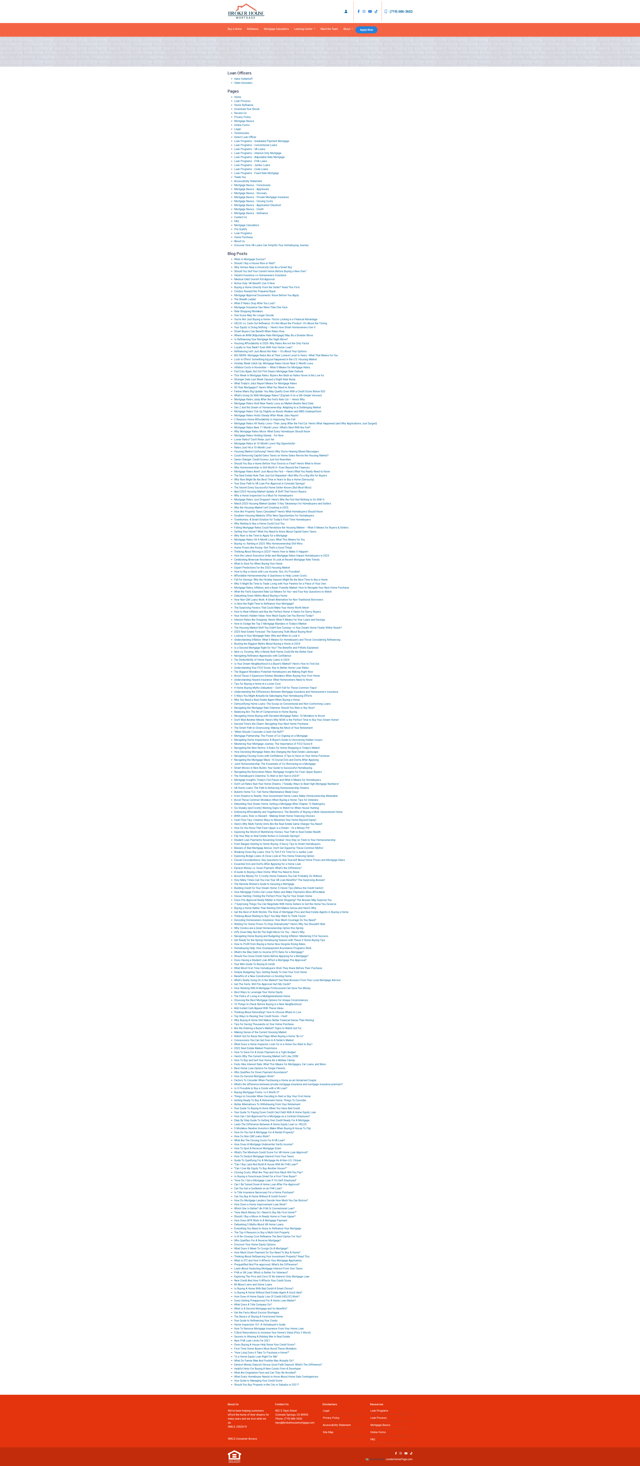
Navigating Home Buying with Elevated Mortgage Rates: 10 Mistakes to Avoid (279, 715)
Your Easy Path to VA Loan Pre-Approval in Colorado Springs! (269, 483)
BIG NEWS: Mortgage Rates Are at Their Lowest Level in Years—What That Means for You (286, 355)
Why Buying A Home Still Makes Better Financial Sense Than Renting (274, 1020)
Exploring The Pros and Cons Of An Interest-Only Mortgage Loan (271, 1276)
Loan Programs (243, 233)
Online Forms (242, 125)
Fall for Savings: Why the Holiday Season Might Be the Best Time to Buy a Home (281, 579)
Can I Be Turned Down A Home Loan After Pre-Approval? (267, 1184)
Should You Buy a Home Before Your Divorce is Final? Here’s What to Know (277, 463)
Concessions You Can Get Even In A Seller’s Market (264, 1040)
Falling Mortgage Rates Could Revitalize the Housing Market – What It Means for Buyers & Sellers (291, 527)
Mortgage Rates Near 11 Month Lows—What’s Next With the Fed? (272, 427)
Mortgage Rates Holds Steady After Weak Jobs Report (266, 415)
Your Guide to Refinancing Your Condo (256, 1320)
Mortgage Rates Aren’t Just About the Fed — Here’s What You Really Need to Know (282, 471)
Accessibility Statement (248, 181)
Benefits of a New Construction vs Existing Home (263, 976)
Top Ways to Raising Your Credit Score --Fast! (261, 1016)
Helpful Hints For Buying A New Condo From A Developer (267, 1368)
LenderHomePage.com (399, 1459)
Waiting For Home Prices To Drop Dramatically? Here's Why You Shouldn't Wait (279, 924)
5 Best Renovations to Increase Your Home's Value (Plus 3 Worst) (272, 1332)
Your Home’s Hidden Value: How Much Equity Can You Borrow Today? (274, 615)
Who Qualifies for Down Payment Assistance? (261, 1072)
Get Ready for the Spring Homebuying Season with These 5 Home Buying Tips (279, 940)
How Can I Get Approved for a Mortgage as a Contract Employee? (272, 1116)
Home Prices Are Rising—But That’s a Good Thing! (263, 547)
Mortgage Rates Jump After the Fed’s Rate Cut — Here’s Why (269, 399)
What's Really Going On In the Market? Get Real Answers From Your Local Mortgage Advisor (287, 980)
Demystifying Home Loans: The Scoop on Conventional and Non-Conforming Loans (282, 703)
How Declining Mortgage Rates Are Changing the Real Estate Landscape (276, 751)
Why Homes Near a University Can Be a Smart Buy (263, 267)
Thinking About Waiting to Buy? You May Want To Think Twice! (270, 916)
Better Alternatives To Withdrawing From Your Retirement (267, 1104)
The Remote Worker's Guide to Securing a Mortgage (264, 884)
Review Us (240, 113)
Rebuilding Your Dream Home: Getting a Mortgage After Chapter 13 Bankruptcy (279, 804)
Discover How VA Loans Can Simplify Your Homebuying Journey (271, 245)
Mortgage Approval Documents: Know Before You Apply (266, 295)
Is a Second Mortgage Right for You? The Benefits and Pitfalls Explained (276, 647)
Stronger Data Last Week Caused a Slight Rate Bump (265, 379)
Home (237, 97)
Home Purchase (243, 237)
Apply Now (366, 29)
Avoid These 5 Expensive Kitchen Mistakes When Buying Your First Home (277, 675)
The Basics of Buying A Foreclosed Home (258, 1316)
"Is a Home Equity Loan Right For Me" (256, 1356)
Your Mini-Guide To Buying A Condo (254, 964)
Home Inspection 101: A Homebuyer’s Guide (260, 1324)
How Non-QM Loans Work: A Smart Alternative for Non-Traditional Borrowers (278, 599)
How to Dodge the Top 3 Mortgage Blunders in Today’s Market (270, 623)
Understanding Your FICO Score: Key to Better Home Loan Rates (271, 667)
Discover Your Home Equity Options (255, 1244)
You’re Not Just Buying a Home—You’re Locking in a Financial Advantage (275, 319)
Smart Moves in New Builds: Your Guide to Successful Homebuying (273, 767)
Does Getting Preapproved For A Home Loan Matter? (265, 1300)
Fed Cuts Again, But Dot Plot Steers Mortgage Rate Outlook (268, 371)
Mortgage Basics (244, 121)
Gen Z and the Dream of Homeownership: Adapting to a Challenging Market (277, 407)
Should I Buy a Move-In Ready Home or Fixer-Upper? (265, 1216)
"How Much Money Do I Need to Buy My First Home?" (265, 1212)
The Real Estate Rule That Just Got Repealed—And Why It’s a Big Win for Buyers (280, 475)
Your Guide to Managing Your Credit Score (258, 1380)
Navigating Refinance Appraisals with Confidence (262, 655)
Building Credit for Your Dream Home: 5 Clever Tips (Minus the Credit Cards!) (278, 888)
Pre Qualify (240, 229)
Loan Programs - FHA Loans (250, 161)
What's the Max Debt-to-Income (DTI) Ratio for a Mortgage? (269, 952)
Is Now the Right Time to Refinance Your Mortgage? (264, 603)
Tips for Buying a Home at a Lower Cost (257, 683)
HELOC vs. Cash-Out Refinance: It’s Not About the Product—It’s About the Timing (280, 323)
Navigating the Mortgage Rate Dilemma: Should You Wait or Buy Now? (274, 707)
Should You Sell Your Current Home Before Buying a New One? (270, 271)
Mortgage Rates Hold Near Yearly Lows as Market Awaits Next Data (273, 403)
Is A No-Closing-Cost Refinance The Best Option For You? (268, 1236)
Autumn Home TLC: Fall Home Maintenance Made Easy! (266, 791)
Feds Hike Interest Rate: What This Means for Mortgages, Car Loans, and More (280, 1064)
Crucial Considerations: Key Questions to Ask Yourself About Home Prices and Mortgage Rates (289, 860)
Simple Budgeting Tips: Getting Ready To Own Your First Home (270, 972)
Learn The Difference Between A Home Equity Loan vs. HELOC (270, 1124)
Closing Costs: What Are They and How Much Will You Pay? (268, 1172)
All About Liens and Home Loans (253, 1284)
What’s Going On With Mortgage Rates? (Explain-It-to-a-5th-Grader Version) (278, 395)
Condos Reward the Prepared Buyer (255, 291)
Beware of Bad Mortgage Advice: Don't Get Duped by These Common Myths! (278, 848)
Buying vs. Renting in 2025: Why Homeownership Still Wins (268, 543)
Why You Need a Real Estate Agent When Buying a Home (267, 699)
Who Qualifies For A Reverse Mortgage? (257, 1240)
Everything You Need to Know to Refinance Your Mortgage (267, 1228)
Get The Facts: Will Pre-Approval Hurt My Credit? (262, 984)
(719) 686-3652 (401, 12)
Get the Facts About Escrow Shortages (256, 1312)
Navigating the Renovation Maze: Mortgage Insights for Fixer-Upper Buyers (278, 771)
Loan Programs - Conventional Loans (255, 145)
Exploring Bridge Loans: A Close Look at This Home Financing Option (274, 856)
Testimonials (241, 133)
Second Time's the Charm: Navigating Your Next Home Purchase (271, 723)
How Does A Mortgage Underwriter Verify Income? (263, 1144)
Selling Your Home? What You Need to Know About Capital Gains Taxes (275, 531)
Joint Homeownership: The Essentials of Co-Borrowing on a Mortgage (275, 763)
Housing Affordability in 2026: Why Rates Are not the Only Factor (271, 343)
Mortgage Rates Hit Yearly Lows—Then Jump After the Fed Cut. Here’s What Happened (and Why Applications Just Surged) (305, 423)
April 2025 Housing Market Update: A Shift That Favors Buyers (270, 491)
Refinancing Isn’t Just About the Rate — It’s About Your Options (270, 351)
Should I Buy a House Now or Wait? (254, 263)
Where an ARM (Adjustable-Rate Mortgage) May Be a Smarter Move (273, 335)
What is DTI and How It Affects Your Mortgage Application (268, 1260)
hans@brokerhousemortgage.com (294, 1422)
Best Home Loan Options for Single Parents (259, 1068)
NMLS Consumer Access (242, 1438)
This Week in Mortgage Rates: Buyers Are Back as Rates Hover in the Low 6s (279, 375)
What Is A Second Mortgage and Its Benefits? (260, 1308)
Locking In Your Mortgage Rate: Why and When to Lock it (267, 635)
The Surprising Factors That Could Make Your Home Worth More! (271, 607)
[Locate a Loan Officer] (346, 11)
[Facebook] (359, 11)
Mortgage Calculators (276, 29)
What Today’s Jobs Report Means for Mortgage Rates (265, 383)
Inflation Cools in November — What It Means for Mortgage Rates (272, 367)
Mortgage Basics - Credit (249, 209)
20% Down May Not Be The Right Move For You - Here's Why (269, 932)
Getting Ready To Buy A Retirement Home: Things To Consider (270, 1100)
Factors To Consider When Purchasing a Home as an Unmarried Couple (275, 1080)
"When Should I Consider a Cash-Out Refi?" (259, 731)
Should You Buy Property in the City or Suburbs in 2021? (266, 1384)
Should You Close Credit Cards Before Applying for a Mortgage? (271, 956)
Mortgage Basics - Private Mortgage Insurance (261, 197)
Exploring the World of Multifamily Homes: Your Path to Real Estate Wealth (277, 832)
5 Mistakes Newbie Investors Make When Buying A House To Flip (272, 1128)
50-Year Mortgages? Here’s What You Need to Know (264, 387)
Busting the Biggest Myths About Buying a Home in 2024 (267, 643)
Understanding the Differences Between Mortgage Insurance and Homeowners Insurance (286, 691)
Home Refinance (243, 105)
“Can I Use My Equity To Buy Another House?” (260, 1168)
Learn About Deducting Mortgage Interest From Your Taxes (268, 1268)
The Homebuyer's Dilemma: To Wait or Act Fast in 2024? (266, 775)
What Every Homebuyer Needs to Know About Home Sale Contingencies (276, 1376)
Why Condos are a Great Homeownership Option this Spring (268, 928)
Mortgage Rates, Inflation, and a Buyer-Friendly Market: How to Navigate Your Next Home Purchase (291, 587)
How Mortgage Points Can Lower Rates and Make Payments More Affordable (279, 892)
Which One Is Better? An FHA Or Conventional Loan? (264, 1208)
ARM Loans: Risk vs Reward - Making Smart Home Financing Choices (274, 816)
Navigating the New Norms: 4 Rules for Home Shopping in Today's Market (277, 747)
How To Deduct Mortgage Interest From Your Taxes (264, 1156)
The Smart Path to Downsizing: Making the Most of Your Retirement (273, 727)
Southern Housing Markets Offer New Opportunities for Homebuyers (274, 515)
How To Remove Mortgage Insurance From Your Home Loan (269, 1328)
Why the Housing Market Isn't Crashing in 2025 (261, 507)
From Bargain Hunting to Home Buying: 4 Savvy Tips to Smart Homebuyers (277, 844)
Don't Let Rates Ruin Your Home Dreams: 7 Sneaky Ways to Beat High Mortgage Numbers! (286, 783)
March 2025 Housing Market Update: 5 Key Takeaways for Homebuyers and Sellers (282, 503)
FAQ (236, 221)
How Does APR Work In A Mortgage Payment (260, 1220)
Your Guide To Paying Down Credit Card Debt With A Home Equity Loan (275, 1112)
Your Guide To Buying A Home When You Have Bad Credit (267, 1108)
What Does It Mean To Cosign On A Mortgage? (261, 1248)
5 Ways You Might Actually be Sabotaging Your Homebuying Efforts (273, 695)
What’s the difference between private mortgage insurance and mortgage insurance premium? (288, 1084)
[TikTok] (376, 11)
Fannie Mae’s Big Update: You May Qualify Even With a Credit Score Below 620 (279, 391)
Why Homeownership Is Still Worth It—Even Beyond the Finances (272, 467)
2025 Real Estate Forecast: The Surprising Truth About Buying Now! (273, 631)
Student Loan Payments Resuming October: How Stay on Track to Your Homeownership (285, 840)
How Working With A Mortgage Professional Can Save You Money (272, 988)
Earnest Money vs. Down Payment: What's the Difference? (268, 868)
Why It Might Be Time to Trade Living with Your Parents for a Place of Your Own (280, 583)
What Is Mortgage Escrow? (250, 259)
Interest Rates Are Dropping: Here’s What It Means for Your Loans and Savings (279, 619)
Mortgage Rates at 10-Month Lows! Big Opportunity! (264, 443)
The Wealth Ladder (245, 299)
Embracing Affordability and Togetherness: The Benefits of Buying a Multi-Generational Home (288, 812)
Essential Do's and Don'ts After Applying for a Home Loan (267, 864)
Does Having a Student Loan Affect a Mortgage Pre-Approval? (270, 960)
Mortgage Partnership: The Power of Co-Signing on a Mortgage (271, 735)
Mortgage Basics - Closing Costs (253, 201)
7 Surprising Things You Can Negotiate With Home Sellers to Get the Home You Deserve (285, 904)
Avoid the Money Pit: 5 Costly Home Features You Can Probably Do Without (278, 876)
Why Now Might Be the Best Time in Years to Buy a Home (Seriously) (274, 479)
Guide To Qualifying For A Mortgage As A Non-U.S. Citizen (267, 1160)
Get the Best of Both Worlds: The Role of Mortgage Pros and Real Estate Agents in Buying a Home (291, 912)
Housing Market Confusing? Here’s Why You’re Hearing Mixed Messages (276, 451)
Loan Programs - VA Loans (249, 149)
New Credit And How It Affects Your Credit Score (262, 1280)
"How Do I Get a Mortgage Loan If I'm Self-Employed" (265, 1180)
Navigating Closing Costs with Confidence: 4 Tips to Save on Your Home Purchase (282, 755)
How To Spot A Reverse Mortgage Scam (257, 1148)
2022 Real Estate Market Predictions (255, 1048)
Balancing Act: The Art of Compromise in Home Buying (265, 711)
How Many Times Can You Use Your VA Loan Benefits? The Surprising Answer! (279, 880)
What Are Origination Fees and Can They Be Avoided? (265, 1372)
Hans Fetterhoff (243, 78)
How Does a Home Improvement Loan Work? (260, 1204)
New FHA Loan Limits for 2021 (252, 1340)
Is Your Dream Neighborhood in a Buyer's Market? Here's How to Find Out (276, 663)
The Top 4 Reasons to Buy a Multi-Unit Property (262, 1232)
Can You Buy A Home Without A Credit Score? (260, 1196)
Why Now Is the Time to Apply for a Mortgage (260, 535)
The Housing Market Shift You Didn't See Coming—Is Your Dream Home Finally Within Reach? (288, 627)
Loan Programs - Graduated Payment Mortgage (261, 141)
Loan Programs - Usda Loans (251, 169)
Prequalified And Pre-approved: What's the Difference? (266, 1264)
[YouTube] (370, 11)
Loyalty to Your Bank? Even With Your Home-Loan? (263, 347)
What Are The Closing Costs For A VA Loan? (259, 1140)
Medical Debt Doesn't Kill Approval (254, 279)
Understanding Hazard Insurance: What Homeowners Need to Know (273, 679)
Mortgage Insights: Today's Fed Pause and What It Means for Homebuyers (277, 779)
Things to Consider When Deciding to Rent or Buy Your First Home (272, 1096)
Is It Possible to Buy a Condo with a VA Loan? (260, 1088)
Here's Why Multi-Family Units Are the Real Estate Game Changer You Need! (278, 824)
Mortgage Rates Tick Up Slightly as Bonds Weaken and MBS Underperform (277, 411)
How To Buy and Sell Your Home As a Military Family (264, 1060)
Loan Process (242, 101)
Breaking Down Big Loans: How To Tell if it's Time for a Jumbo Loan (273, 852)
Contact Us (240, 217)
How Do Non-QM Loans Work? (252, 1136)
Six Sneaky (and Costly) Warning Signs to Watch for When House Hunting (276, 808)
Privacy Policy (242, 117)
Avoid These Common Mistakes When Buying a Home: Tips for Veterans (276, 800)
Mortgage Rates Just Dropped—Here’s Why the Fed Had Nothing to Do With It (279, 499)
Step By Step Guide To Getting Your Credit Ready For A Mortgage (272, 1120)
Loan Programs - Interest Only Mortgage (257, 153)
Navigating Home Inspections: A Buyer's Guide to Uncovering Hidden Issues (278, 739)
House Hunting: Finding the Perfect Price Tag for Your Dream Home (273, 896)
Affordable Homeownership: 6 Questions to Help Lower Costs (270, 575)
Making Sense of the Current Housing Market (260, 1032)
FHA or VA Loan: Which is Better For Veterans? (261, 1272)
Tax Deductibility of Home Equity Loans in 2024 (261, 659)
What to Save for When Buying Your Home (258, 563)
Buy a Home (235, 29)
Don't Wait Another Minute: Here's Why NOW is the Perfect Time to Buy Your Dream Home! (286, 719)
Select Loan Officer (245, 137)
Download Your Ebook (247, 109)
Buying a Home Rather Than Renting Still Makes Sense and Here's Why (275, 908)
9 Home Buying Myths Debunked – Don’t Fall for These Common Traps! (275, 687)
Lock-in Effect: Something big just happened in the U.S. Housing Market (275, 359)
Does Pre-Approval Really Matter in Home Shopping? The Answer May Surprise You (283, 900)
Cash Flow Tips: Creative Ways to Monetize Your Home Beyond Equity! (275, 820)
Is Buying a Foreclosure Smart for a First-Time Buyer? (265, 1176)
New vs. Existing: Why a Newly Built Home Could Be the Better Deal (273, 651)
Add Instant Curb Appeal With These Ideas (259, 1008)
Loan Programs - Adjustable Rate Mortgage (259, 157)
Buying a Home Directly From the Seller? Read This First (267, 287)
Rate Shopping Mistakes (248, 311)
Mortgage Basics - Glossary (250, 193)
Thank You (240, 177)
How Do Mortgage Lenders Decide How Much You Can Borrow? (271, 1200)
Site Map (328, 1432)
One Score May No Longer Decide (254, 315)
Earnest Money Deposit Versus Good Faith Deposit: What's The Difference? (278, 1364)
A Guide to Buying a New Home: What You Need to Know (266, 872)
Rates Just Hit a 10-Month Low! (252, 447)
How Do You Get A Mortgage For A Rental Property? (264, 1132)
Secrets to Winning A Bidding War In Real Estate (262, 1336)
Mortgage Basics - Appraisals (251, 189)
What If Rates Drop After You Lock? (254, 303)
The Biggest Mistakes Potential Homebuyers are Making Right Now (273, 671)
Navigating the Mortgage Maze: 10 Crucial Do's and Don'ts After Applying (276, 759)
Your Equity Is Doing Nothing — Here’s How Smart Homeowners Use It (274, 327)
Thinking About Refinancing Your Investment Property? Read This (272, 1256)
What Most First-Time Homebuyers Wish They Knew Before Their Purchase (278, 968)
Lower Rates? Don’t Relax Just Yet (254, 439)
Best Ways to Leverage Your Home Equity (258, 992)
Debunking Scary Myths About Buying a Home (260, 595)
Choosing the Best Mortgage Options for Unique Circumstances (271, 1000)
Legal (237, 129)
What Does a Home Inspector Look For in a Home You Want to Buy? (273, 1044)
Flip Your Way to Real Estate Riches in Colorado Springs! (267, 836)
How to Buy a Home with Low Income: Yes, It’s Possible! (267, 571)
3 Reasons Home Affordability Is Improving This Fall (264, 419)
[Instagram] (364, 11)
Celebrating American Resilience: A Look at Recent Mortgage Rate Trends (277, 559)
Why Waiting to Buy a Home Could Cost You (259, 523)
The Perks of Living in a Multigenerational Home (262, 996)
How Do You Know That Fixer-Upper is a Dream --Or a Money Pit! (272, 828)
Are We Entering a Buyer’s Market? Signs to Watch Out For (268, 1028)
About (347, 29)
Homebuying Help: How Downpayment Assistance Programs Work (273, 948)
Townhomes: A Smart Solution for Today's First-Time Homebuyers (272, 519)
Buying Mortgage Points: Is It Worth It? (256, 1092)
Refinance (252, 29)
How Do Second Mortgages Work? (254, 1076)
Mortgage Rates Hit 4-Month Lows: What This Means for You (269, 539)
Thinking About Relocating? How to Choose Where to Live (267, 1012)
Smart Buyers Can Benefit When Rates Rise (259, 331)
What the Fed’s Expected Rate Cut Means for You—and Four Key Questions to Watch (283, 591)
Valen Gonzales (243, 82)
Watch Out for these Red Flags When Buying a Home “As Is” (269, 1036)
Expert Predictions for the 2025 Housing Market (262, 567)
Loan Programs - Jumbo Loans (252, 165)
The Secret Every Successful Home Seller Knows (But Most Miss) (272, 487)
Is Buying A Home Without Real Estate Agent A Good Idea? (268, 1292)
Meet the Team (329, 29)
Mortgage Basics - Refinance (251, 213)
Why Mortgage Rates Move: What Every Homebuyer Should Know (272, 431)
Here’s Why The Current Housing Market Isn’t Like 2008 (266, 1056)
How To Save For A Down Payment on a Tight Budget (265, 1052)
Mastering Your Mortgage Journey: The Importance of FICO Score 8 (273, 743)
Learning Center (303, 29)
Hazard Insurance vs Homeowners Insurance (260, 275)
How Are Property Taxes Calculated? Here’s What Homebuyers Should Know (278, 511)
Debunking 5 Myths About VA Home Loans (259, 1224)
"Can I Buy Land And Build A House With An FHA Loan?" (266, 1164)
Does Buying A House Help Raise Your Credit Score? (264, 1344)
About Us (239, 241)
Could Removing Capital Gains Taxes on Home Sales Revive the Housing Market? (281, 455)
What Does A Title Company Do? (253, 1304)
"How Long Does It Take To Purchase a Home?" (261, 1352)
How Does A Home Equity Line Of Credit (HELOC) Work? (267, 1296)
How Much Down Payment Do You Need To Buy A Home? (267, 1252)
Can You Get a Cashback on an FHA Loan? (258, 1188)
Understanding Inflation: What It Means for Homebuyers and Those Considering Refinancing (287, 639)
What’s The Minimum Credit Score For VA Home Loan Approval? (271, 1152)
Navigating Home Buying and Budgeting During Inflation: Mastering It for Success (281, 936)
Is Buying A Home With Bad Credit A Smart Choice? (264, 1288)
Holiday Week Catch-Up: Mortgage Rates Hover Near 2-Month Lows (273, 363)
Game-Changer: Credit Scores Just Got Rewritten (262, 459)
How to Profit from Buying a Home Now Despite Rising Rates (270, 944)
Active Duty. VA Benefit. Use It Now (254, 283)
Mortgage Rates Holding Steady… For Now (259, 435)
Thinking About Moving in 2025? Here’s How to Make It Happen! (271, 551)
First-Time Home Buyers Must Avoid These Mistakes (265, 1348)
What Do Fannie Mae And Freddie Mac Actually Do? (264, 1360)
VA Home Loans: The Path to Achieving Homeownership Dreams (271, 787)
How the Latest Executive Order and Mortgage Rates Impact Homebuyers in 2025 (281, 555)
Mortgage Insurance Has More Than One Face (261, 307)
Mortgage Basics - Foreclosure (252, 185)
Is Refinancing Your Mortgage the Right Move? (261, 339)
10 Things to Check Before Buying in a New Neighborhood (268, 1004)
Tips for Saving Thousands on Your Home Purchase (264, 1024)
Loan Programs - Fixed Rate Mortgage (256, 173)
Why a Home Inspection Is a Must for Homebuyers (263, 495)
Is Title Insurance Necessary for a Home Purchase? (264, 1192)
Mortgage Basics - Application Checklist (257, 205)
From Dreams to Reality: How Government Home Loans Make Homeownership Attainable (286, 795)
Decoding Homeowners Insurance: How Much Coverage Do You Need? (275, 920)
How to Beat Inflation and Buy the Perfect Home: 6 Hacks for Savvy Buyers (277, 611)
